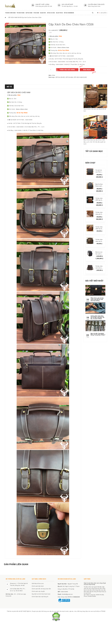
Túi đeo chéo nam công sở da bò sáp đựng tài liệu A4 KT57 (99, 266)
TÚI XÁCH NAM (20, 13)
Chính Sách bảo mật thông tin (40, 596)
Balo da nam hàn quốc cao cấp (99, 252)
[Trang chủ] (5, 17)
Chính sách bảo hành (38, 586)
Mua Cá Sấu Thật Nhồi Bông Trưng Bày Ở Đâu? (98, 334)
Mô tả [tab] (9, 86)
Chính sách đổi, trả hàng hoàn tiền (41, 589)
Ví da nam (36, 13)
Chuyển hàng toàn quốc (96, 4)
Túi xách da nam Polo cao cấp (99, 171)
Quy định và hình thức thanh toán (41, 594)
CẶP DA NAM (28, 13)
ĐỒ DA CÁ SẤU (51, 13)
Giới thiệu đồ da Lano (38, 583)
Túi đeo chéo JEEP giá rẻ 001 (99, 199)
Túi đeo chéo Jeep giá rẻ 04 (99, 240)
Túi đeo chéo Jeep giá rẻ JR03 (99, 213)
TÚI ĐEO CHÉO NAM (10, 13)
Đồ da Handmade (69, 13)
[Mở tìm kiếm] (93, 12)
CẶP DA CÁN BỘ (60, 77)
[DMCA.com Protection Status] (56, 616)
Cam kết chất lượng (42, 4)
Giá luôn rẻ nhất (67, 4)
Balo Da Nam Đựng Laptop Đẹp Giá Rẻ (99, 185)
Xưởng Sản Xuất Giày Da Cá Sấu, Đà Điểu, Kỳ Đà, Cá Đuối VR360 (97, 317)
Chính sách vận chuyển (38, 591)
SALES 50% (43, 13)
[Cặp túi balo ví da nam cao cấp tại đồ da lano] (95, 96)
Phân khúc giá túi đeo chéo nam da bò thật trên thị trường (97, 299)
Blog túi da (59, 13)
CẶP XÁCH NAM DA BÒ (14, 17)
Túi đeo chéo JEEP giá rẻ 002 (99, 227)
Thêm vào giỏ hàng (67, 70)
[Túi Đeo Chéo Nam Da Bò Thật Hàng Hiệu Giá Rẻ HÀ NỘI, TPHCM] (10, 5)
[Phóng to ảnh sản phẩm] (8, 26)
